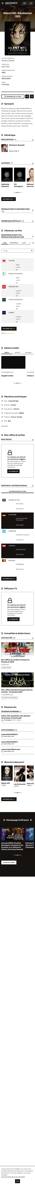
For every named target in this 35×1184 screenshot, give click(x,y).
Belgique (12, 560)
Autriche (12, 546)
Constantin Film (21, 549)
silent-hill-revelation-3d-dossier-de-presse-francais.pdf (16, 717)
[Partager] (27, 96)
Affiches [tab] (28, 352)
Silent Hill (5, 783)
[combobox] (17, 251)
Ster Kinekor (19, 503)
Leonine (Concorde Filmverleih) (21, 519)
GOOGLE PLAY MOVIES (15, 273)
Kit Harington (18, 185)
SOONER (11, 312)
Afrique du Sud (14, 500)
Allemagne (12, 514)
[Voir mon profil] (31, 3)
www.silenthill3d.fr (9, 734)
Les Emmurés (19, 784)
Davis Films (6, 66)
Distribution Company (22, 535)
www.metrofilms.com (10, 749)
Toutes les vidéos (9, 862)
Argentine (12, 531)
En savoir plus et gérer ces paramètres (13, 1177)
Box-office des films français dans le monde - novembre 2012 (17, 691)
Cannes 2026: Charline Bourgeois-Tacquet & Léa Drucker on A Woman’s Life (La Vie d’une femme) (12, 846)
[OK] (17, 1181)
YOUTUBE (11, 260)
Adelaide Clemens (5, 185)
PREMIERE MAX (13, 286)
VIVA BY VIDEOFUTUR (15, 299)
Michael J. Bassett (8, 60)
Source (3, 333)
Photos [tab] (17, 352)
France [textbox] (5, 251)
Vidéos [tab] (6, 352)
